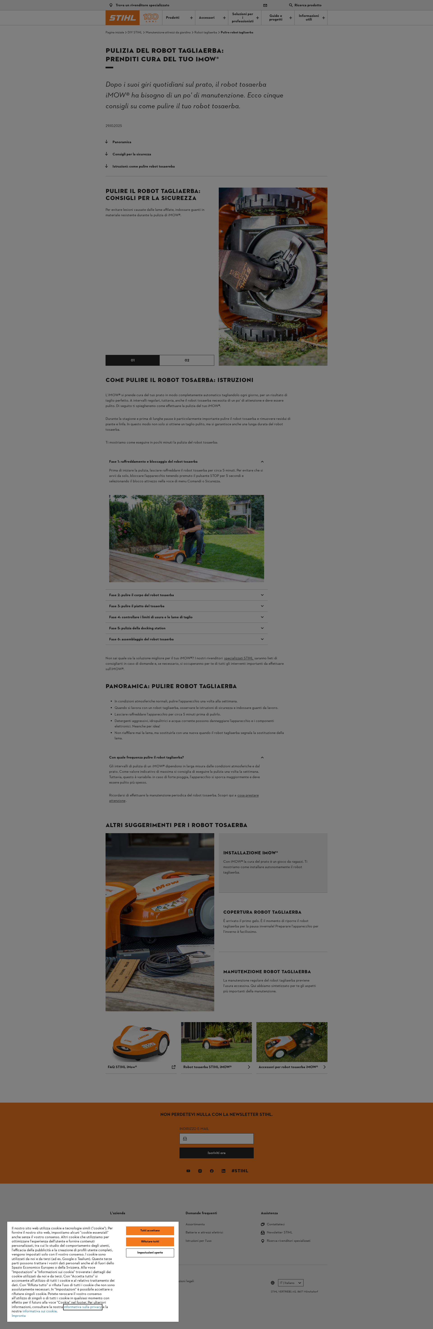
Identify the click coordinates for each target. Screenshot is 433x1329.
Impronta (19, 1315)
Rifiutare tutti (150, 1242)
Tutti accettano (150, 1231)
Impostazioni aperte (150, 1253)
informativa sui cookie (40, 1311)
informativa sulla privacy (83, 1307)
